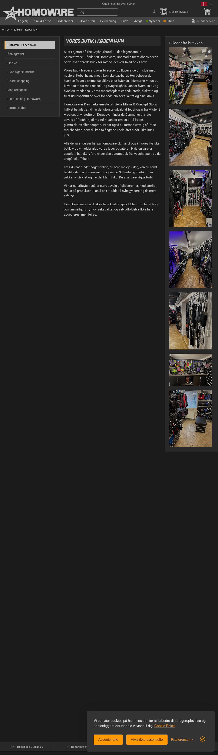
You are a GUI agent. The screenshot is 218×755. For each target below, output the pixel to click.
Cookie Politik (164, 725)
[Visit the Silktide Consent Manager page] (203, 739)
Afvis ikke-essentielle (147, 739)
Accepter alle (108, 739)
